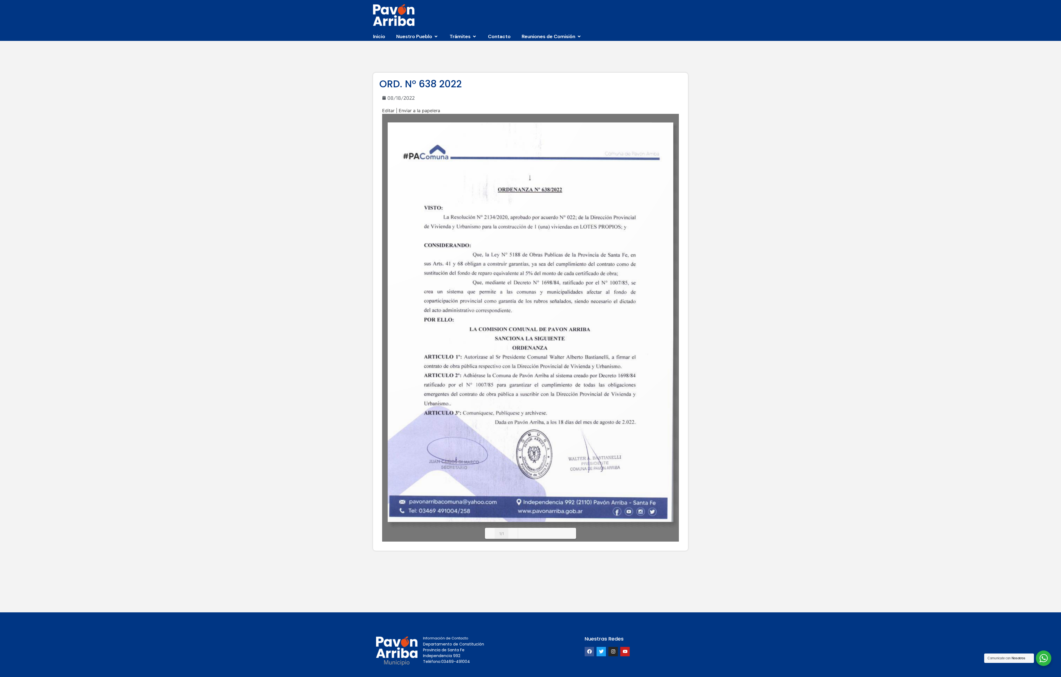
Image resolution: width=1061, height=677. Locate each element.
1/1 (501, 533)
